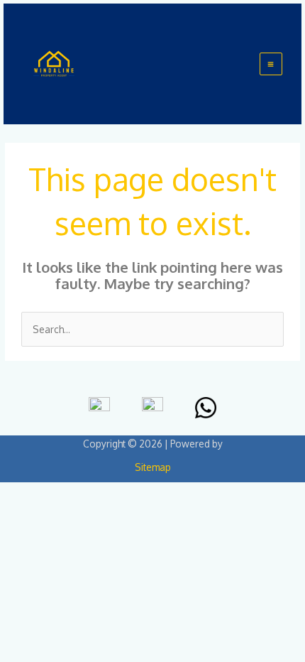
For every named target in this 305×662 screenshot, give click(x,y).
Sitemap (153, 467)
